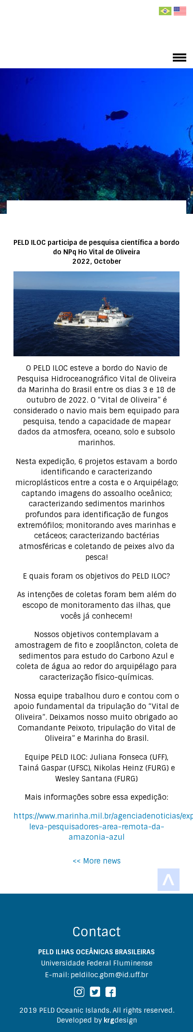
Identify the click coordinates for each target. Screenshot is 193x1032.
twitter (95, 992)
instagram (79, 992)
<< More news (97, 861)
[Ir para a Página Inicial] (54, 33)
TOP (169, 879)
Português (165, 11)
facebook (110, 992)
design (120, 1020)
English (180, 11)
